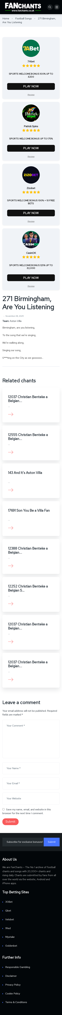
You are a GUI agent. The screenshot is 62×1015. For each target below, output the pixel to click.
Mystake (10, 937)
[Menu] (57, 7)
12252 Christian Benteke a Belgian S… (28, 588)
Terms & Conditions (16, 1002)
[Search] (50, 7)
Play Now (31, 86)
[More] (11, 414)
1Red (8, 928)
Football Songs (23, 18)
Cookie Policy (12, 993)
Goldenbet (11, 945)
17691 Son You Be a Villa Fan (29, 510)
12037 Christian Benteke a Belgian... (28, 399)
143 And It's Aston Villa (25, 473)
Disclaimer (11, 976)
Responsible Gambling (17, 967)
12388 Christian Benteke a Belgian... (28, 550)
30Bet (9, 901)
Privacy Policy (13, 984)
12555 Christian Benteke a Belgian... (28, 437)
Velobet (9, 919)
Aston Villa (15, 321)
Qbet (8, 910)
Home (5, 18)
